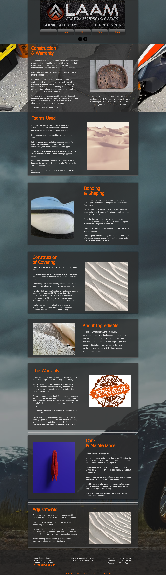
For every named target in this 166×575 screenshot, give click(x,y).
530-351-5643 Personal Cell (82, 561)
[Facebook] (80, 39)
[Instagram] (85, 39)
